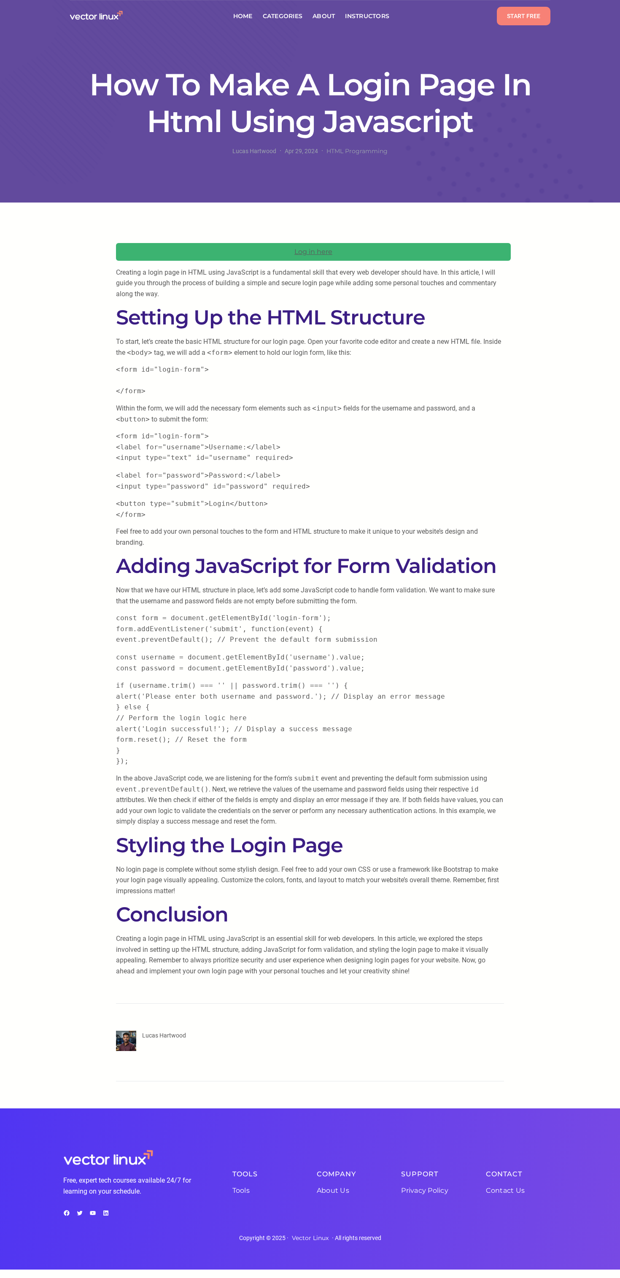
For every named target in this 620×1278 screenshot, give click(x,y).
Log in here (313, 252)
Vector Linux (310, 1238)
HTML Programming (357, 151)
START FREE (523, 16)
